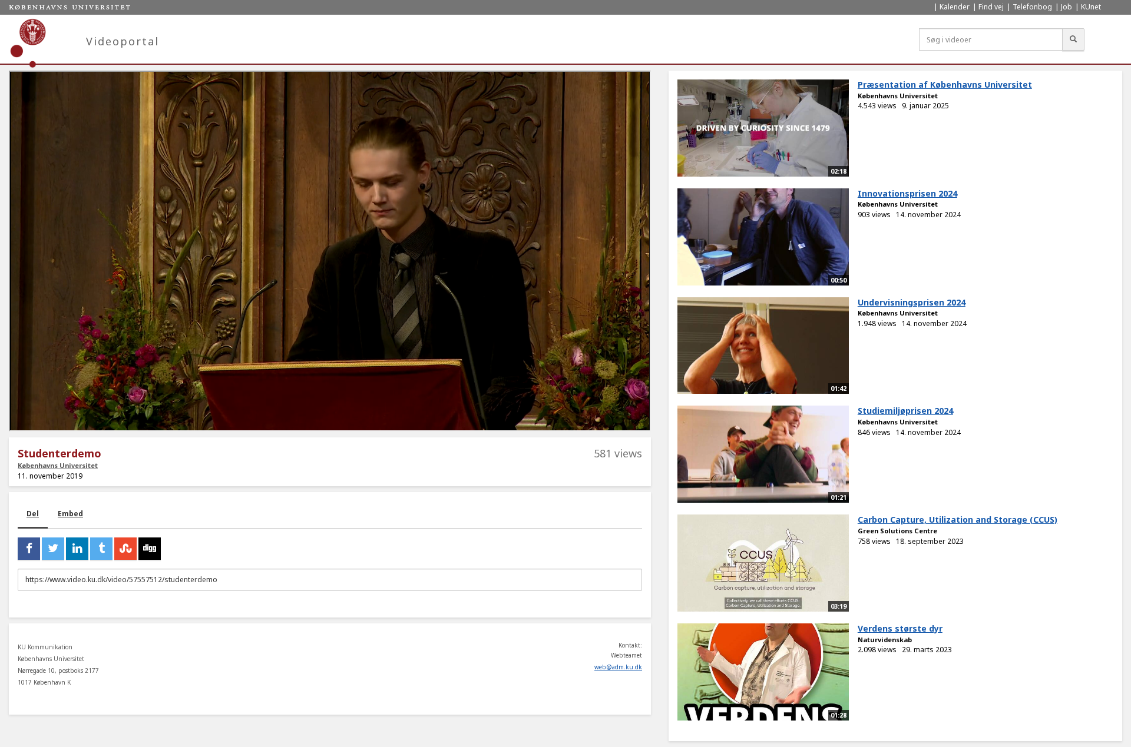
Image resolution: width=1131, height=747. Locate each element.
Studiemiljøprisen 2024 (905, 410)
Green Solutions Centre (897, 530)
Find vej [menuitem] (991, 7)
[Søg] (1073, 39)
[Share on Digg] (149, 548)
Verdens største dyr (900, 628)
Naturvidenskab (885, 639)
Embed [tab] (70, 514)
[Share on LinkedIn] (77, 548)
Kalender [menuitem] (955, 7)
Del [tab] (33, 514)
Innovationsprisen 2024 (907, 193)
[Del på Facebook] (29, 548)
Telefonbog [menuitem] (1032, 7)
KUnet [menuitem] (1091, 7)
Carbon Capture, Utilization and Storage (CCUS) (957, 519)
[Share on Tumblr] (101, 548)
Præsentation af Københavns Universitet (945, 84)
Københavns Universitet (58, 465)
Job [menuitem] (1066, 7)
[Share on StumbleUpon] (125, 548)
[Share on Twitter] (53, 548)
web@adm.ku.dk (618, 667)
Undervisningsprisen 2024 (911, 302)
